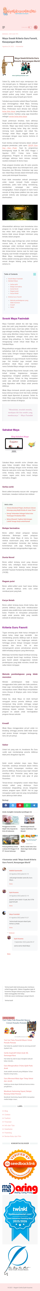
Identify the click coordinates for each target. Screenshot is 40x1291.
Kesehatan (8, 1129)
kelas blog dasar (8, 111)
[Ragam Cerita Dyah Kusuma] (20, 12)
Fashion (7, 1118)
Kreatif (12, 305)
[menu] (4, 27)
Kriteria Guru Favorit (15, 297)
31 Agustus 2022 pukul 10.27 (19, 917)
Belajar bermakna (16, 287)
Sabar (12, 307)
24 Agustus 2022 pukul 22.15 (19, 896)
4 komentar (19, 46)
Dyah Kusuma (14, 892)
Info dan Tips (9, 1125)
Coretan (7, 1115)
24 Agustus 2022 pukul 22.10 (19, 874)
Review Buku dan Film (12, 1136)
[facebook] (5, 805)
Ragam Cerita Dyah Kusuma (23, 1287)
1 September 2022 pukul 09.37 (24, 942)
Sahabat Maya (13, 281)
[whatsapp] (27, 805)
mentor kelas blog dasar (18, 116)
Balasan (12, 933)
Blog (6, 1111)
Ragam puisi (14, 291)
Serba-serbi (14, 284)
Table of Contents (11, 274)
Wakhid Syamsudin (15, 870)
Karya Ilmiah (14, 293)
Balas (11, 884)
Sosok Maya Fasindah (15, 279)
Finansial (7, 1122)
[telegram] (34, 805)
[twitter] (12, 805)
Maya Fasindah (14, 914)
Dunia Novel (14, 289)
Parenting (8, 1133)
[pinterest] (19, 805)
